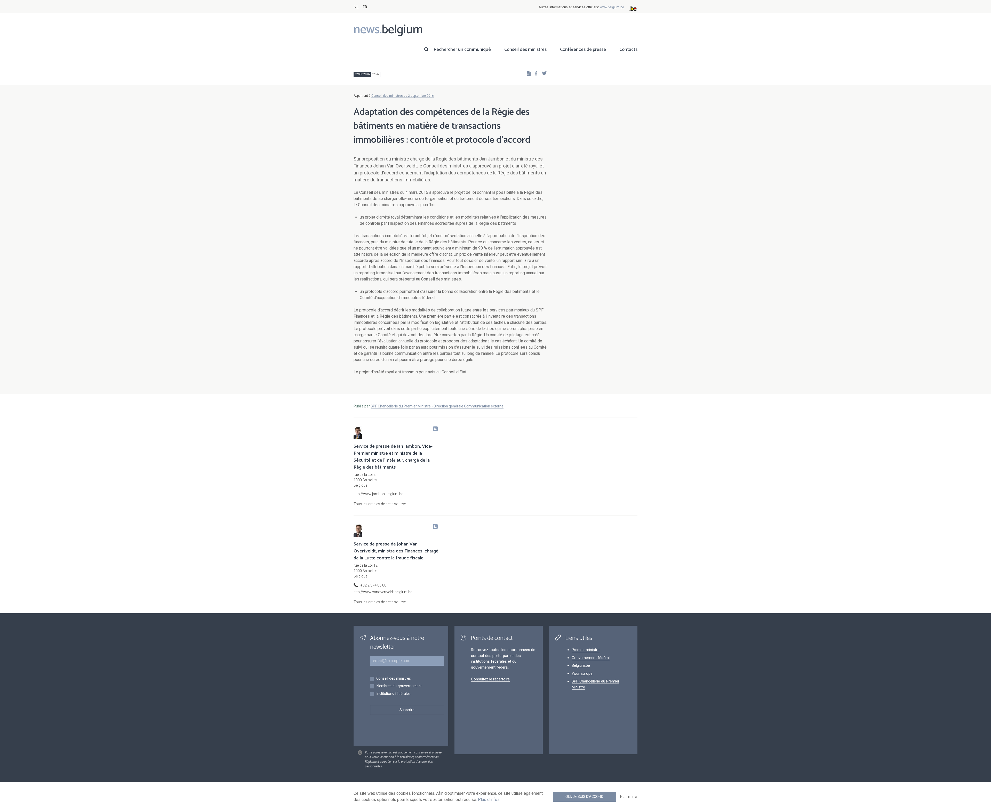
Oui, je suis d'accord (584, 796)
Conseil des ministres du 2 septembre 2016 (402, 96)
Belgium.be (581, 665)
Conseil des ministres (525, 49)
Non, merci (628, 796)
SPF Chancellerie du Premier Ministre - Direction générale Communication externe (437, 406)
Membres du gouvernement (399, 686)
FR (365, 7)
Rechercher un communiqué (462, 49)
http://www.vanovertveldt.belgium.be (383, 592)
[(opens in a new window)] (534, 73)
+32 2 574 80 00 (373, 585)
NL (356, 7)
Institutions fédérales (393, 694)
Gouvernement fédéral (591, 657)
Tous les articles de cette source (380, 504)
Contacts (628, 49)
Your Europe (582, 673)
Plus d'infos (489, 799)
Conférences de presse (583, 49)
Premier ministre (586, 649)
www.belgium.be (612, 7)
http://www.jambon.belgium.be (378, 494)
